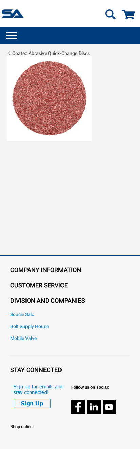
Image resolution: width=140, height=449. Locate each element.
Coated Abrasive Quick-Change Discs (51, 53)
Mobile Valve (23, 338)
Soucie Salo (22, 314)
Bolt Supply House (29, 326)
